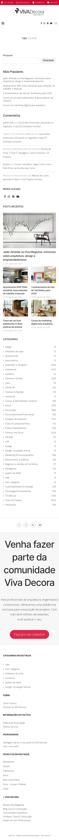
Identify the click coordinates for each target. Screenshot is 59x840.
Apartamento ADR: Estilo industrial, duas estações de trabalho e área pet (15, 290)
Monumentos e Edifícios (30, 459)
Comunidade (24, 2)
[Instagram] (44, 23)
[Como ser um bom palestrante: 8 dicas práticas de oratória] (15, 308)
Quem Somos (10, 703)
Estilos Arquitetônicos (30, 428)
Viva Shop (54, 2)
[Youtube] (51, 23)
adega (30, 346)
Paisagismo (30, 468)
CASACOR (30, 387)
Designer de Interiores (30, 419)
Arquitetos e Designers (30, 364)
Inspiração (39, 2)
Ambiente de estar (30, 351)
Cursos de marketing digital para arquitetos (24, 105)
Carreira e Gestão (30, 378)
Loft (30, 441)
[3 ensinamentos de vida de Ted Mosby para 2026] (43, 274)
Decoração (30, 410)
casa (30, 383)
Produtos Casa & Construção (17, 816)
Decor (30, 405)
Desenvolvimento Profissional (30, 414)
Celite (5, 788)
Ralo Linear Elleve (11, 779)
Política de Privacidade (14, 722)
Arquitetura (30, 369)
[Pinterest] (48, 23)
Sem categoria (30, 482)
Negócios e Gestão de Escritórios (30, 464)
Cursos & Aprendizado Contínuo (30, 400)
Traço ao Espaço (30, 500)
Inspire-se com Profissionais (16, 820)
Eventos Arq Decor (30, 432)
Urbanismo (30, 504)
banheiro (30, 374)
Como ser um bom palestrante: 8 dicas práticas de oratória (12, 323)
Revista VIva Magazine (13, 804)
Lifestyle (30, 437)
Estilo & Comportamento (30, 423)
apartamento (30, 355)
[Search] (55, 23)
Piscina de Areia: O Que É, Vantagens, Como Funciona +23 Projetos (27, 153)
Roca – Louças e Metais (14, 784)
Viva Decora (8, 2)
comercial (30, 396)
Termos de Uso (10, 726)
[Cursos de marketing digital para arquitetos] (43, 308)
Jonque (6, 164)
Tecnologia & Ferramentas (30, 491)
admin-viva (8, 122)
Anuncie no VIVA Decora (14, 707)
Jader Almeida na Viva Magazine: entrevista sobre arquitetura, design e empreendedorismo (27, 80)
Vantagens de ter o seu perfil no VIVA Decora (25, 742)
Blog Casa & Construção (15, 808)
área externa (30, 360)
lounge (30, 446)
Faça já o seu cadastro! (29, 634)
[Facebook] (41, 23)
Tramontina (8, 770)
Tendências (30, 495)
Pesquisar (8, 55)
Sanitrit (6, 766)
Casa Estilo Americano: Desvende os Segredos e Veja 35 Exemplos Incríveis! (26, 138)
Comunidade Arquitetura (15, 812)
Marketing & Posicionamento (30, 455)
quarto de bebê (30, 473)
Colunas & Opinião (30, 391)
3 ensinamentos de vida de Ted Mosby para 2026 (27, 93)
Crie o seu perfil (10, 746)
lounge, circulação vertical (30, 450)
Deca (5, 775)
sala (30, 477)
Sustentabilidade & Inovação (30, 486)
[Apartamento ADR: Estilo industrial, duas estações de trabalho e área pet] (15, 274)
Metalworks (8, 761)
